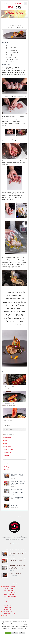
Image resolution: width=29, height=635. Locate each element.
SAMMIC (4, 536)
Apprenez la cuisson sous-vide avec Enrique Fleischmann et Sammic (18, 491)
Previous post (7, 21)
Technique (7, 467)
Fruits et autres (8, 449)
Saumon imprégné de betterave (8, 405)
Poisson (6, 604)
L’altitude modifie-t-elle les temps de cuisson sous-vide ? (18, 483)
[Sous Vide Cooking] (14, 7)
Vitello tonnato (5, 422)
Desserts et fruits (8, 609)
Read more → (15, 543)
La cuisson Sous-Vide (9, 588)
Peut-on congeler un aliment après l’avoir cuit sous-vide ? (17, 476)
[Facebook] (17, 3)
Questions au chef (7, 611)
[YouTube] (20, 3)
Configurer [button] (14, 633)
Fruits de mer (8, 446)
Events (6, 440)
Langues (6, 3)
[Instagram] (15, 3)
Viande (5, 602)
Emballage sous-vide (9, 594)
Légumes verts (8, 452)
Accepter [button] (8, 633)
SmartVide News (16, 15)
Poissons (6, 458)
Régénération (7, 598)
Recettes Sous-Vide (7, 600)
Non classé (7, 455)
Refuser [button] (22, 633)
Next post (23, 21)
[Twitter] (19, 3)
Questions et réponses (9, 613)
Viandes (13, 27)
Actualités (5, 615)
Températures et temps (10, 592)
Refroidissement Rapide (10, 596)
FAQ (5, 443)
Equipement (7, 437)
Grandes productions (9, 590)
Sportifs (6, 464)
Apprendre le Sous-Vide (9, 586)
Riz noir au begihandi (6, 388)
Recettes (8, 27)
